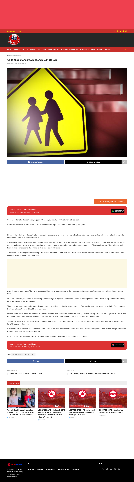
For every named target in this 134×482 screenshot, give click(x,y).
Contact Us (75, 469)
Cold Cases (53, 49)
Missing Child (29, 354)
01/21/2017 (10, 63)
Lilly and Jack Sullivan (17, 406)
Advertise (31, 469)
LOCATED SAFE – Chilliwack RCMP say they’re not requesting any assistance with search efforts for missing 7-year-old (51, 413)
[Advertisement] (67, 14)
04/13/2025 (103, 415)
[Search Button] (126, 49)
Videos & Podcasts (69, 49)
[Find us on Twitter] (114, 31)
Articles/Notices (16, 55)
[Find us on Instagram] (126, 31)
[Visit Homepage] (14, 40)
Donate (108, 49)
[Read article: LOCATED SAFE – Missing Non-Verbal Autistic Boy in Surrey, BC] (113, 398)
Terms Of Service (63, 469)
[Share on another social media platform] (124, 162)
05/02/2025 (11, 417)
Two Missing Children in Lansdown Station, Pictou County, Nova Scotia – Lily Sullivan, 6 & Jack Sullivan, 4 (20, 412)
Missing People (20, 49)
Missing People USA (38, 49)
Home (9, 49)
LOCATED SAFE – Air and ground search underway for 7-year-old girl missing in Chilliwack (82, 412)
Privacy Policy (50, 469)
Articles (83, 49)
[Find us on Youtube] (120, 31)
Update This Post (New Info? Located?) (110, 201)
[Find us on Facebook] (99, 469)
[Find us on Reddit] (123, 31)
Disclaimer (40, 469)
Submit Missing (97, 49)
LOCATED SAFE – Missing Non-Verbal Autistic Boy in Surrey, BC (111, 411)
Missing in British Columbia (111, 406)
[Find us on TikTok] (117, 31)
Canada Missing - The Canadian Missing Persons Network (15, 474)
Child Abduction (17, 354)
